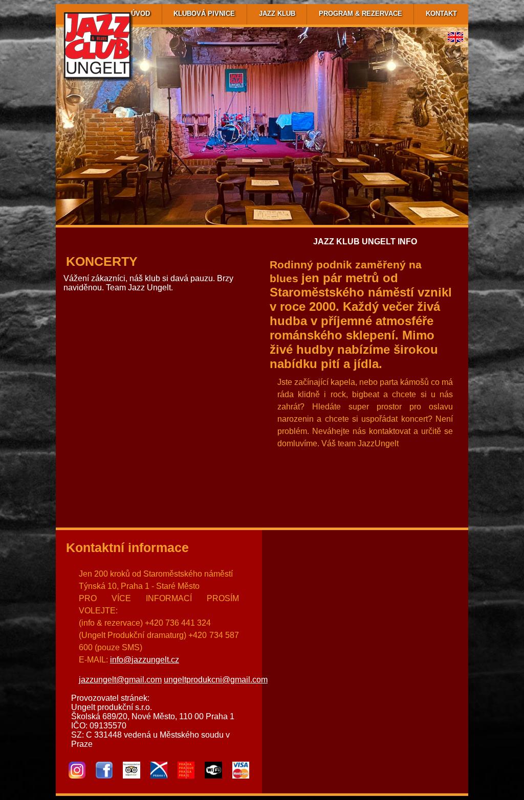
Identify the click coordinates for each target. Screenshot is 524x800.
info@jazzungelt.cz (144, 659)
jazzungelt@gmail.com (120, 679)
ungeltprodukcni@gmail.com (216, 679)
